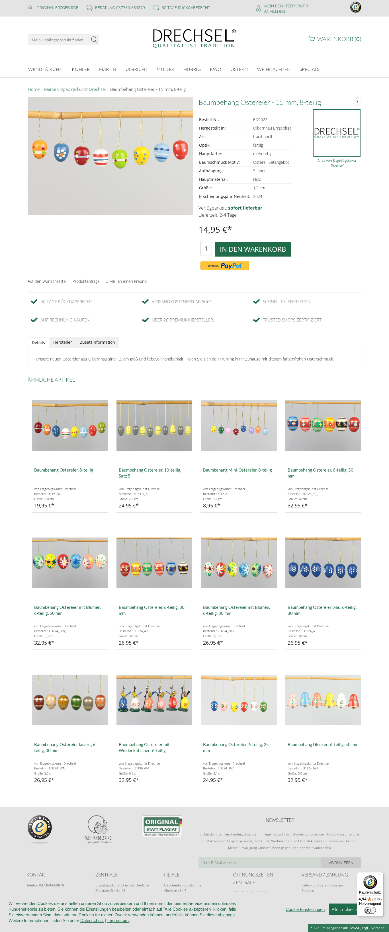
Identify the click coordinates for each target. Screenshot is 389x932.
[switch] (370, 910)
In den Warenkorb (253, 249)
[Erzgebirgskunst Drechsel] (194, 38)
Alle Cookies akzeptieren (355, 909)
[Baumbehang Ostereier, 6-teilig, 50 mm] (323, 426)
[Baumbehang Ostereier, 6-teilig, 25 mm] (239, 700)
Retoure (308, 890)
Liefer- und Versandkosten (322, 885)
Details (38, 342)
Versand (377, 927)
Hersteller (62, 342)
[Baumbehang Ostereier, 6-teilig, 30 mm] (154, 563)
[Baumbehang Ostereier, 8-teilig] (70, 426)
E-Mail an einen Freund (126, 281)
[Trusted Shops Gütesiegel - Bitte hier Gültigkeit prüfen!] (355, 6)
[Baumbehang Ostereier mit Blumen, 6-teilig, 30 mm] (239, 563)
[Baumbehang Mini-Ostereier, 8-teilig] (239, 426)
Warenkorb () (339, 38)
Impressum (118, 920)
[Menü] (379, 875)
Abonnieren (341, 862)
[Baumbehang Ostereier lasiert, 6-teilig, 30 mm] (70, 700)
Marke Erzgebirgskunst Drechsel (75, 89)
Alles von (337, 163)
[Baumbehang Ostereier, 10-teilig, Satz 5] (154, 426)
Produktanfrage (86, 281)
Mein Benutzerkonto (286, 6)
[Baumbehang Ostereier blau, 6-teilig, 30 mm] (323, 563)
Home (34, 89)
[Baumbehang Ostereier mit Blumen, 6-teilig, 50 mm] (70, 563)
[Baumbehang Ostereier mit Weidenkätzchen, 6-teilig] (154, 700)
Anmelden (274, 11)
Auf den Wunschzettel (47, 281)
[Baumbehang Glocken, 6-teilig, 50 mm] (323, 700)
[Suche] (94, 39)
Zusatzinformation (97, 342)
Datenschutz (92, 920)
